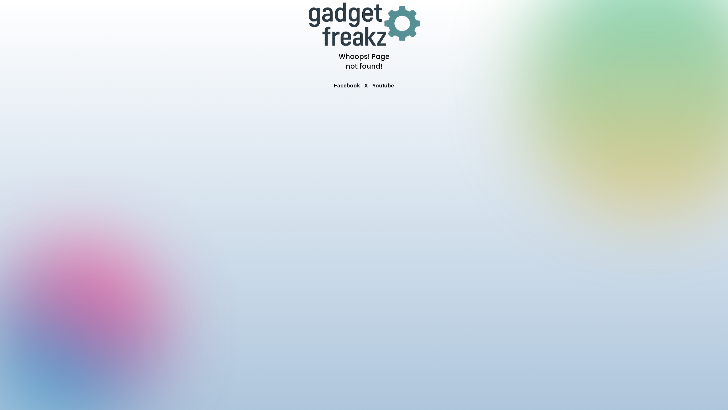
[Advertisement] (364, 179)
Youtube (383, 86)
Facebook (347, 86)
